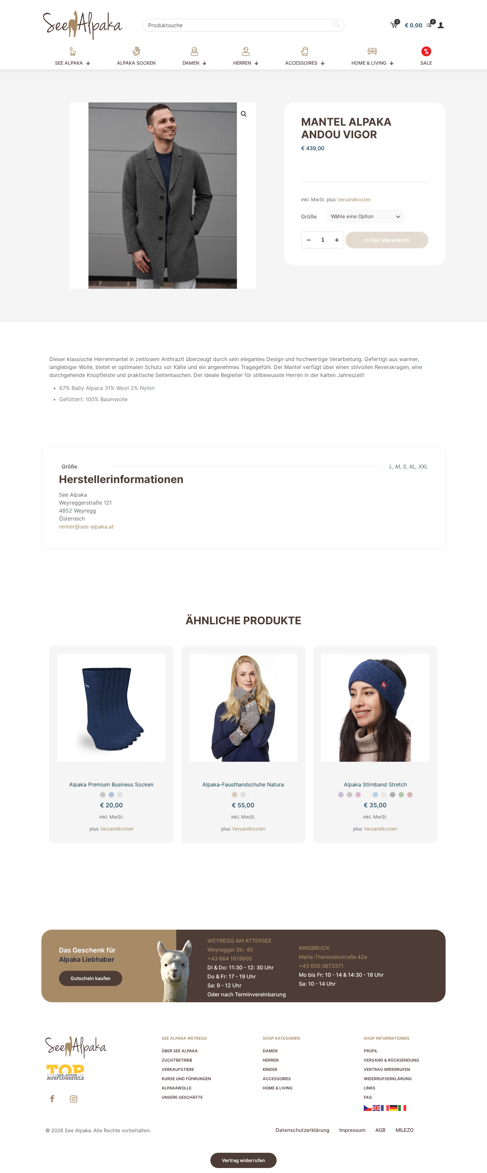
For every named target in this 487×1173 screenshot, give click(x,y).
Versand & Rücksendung (391, 1060)
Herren (271, 1060)
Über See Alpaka (180, 1050)
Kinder (270, 1069)
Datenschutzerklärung (302, 1130)
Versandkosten (354, 199)
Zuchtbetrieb (177, 1060)
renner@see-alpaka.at (86, 526)
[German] (394, 1107)
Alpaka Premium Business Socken (111, 784)
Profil (371, 1050)
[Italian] (402, 1107)
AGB (380, 1130)
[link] (65, 1072)
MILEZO (405, 1130)
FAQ (368, 1097)
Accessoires (277, 1078)
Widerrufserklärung (388, 1078)
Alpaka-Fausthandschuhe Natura (243, 784)
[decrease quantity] (308, 240)
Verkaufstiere (178, 1069)
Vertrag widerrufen (387, 1069)
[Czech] (368, 1107)
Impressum (352, 1130)
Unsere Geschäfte (182, 1097)
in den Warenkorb (387, 240)
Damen (270, 1050)
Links (369, 1087)
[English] (376, 1107)
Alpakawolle (176, 1087)
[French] (385, 1107)
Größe (309, 216)
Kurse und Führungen (186, 1078)
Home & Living (278, 1087)
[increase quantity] (337, 240)
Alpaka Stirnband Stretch (375, 784)
